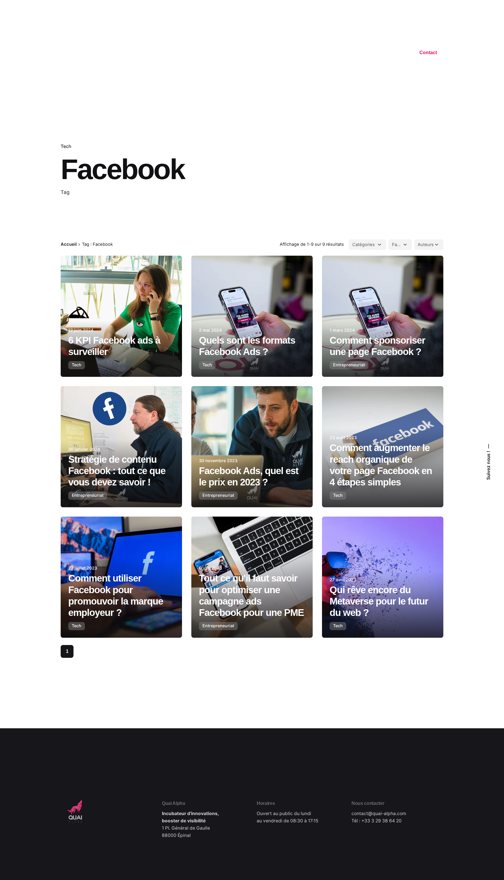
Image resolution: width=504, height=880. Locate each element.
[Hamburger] (64, 53)
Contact (428, 52)
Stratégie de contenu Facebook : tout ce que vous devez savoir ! (116, 471)
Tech (66, 146)
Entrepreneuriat (349, 364)
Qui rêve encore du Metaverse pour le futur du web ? (379, 601)
